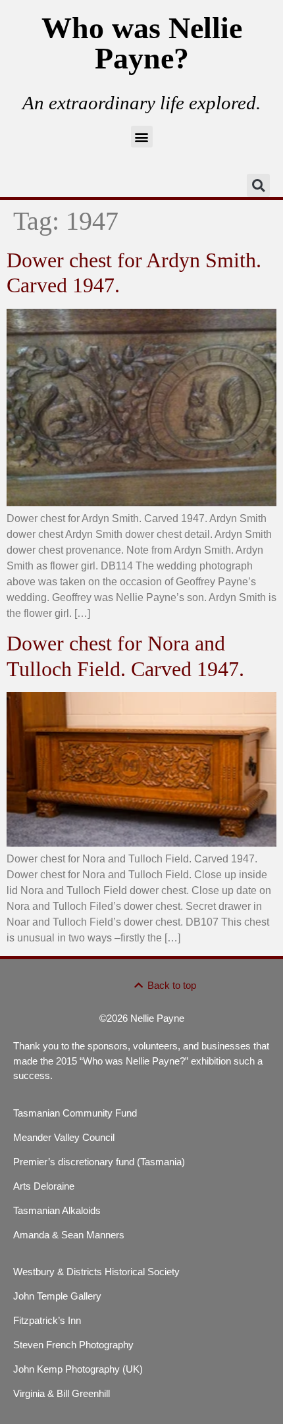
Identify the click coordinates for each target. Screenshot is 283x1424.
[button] (142, 136)
